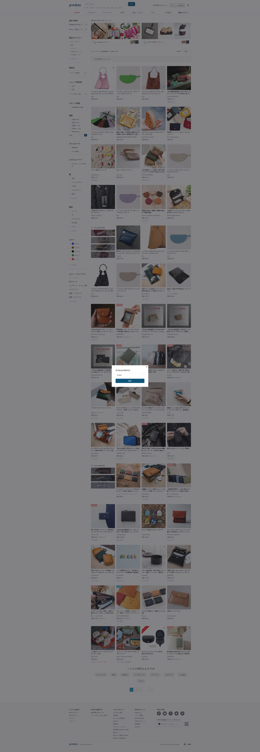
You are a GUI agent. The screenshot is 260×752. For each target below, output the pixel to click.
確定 (130, 381)
